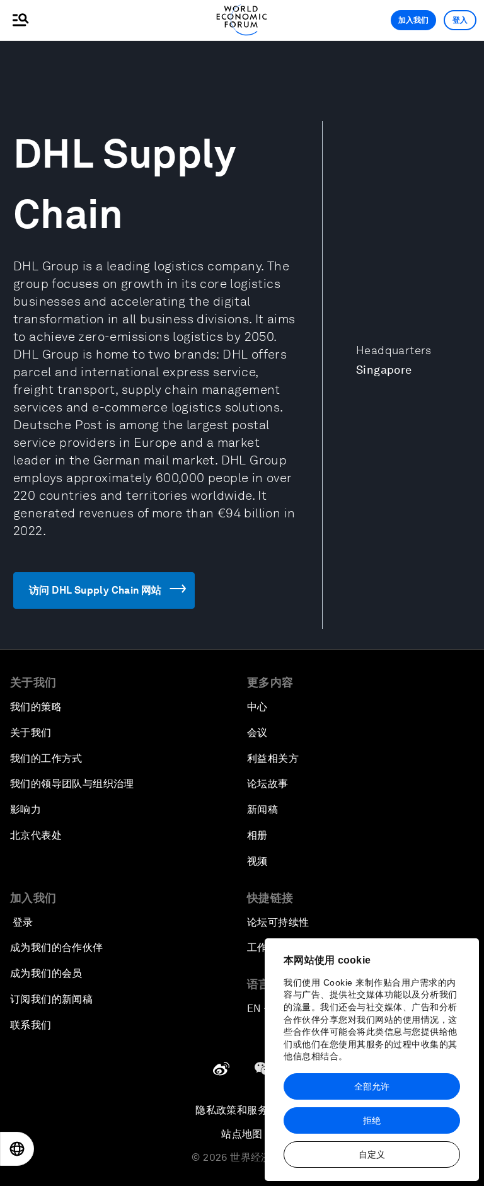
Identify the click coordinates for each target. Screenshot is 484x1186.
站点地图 (242, 1134)
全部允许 (371, 1086)
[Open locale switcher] (17, 1148)
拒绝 (372, 1120)
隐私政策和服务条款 (242, 1110)
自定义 (372, 1154)
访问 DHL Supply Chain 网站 (95, 590)
